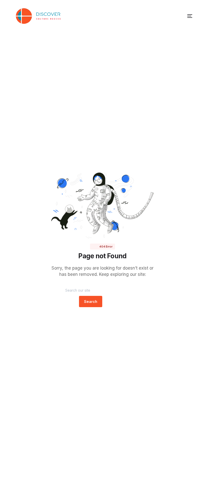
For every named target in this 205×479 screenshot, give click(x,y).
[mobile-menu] (182, 16)
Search (90, 301)
